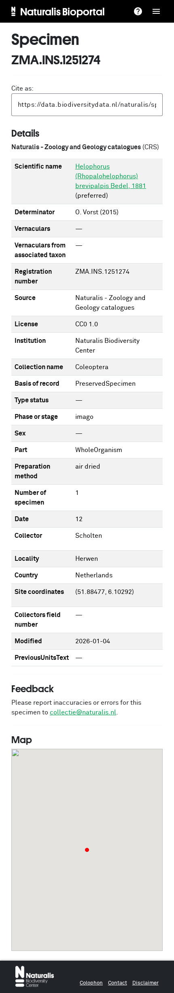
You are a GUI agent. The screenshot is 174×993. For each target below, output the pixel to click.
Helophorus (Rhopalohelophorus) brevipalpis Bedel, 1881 (110, 176)
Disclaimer (145, 983)
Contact (117, 983)
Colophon (91, 983)
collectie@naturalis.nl (83, 712)
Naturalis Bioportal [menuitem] (62, 11)
